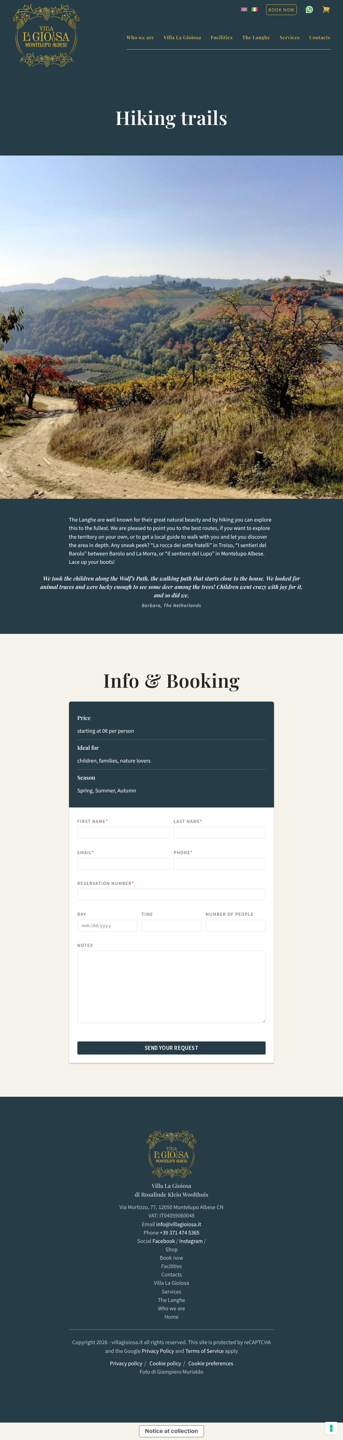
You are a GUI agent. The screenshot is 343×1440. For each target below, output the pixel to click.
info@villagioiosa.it (178, 1224)
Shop (171, 1249)
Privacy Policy (158, 1351)
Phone (196, 852)
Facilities (222, 37)
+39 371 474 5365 (179, 1232)
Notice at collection (171, 1431)
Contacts (319, 37)
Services (290, 37)
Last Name (201, 821)
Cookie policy (165, 1363)
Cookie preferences (210, 1363)
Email (98, 852)
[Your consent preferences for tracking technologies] (331, 1428)
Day (81, 914)
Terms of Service (204, 1351)
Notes (85, 945)
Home (171, 1316)
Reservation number (118, 883)
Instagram (191, 1241)
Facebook (163, 1241)
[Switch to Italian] (255, 9)
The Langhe (256, 37)
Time (147, 914)
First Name (105, 821)
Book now (281, 10)
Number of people (230, 914)
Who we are (140, 37)
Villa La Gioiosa (182, 37)
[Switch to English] (244, 9)
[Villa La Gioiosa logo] (46, 35)
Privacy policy (126, 1363)
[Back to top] (15, 1378)
